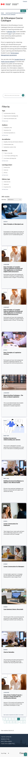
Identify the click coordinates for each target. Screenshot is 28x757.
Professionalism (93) (8, 144)
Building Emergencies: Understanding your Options (12, 438)
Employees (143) (8, 127)
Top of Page (3, 753)
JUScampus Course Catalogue (8, 14)
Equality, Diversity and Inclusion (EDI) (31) (13, 141)
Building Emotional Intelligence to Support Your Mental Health (14, 481)
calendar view (11, 31)
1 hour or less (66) (8, 153)
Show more (5, 121)
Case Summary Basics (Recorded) (13, 609)
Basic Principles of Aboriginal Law (13, 224)
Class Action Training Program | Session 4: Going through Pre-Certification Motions (13, 696)
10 (14, 722)
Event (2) (6, 170)
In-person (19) (7, 187)
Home (2, 13)
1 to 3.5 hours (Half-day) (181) (11, 155)
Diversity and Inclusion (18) (10, 118)
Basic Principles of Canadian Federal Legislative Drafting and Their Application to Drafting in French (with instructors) (13, 312)
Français (25, 1)
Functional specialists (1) (9, 132)
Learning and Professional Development (15, 13)
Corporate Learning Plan (6, 736)
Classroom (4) (7, 181)
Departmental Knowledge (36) (11, 116)
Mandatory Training (5, 739)
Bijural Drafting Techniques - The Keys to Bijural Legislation (13, 396)
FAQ (10, 34)
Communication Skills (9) (9, 113)
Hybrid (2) (6, 184)
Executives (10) (7, 130)
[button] (14, 121)
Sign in (23, 11)
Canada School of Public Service (7, 743)
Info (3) (5, 172)
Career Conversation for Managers (14, 566)
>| (24, 722)
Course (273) (7, 167)
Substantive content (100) (10, 147)
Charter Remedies (9, 652)
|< (3, 719)
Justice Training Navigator (6, 741)
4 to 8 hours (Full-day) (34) (10, 158)
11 (17, 722)
